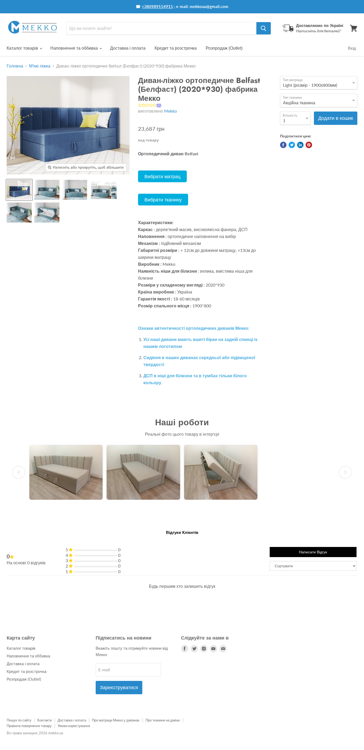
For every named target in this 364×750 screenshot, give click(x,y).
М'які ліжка (39, 66)
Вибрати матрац (162, 176)
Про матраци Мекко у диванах (116, 720)
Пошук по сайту (19, 720)
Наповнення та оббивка (74, 48)
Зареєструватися (119, 687)
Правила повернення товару (29, 726)
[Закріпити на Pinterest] (309, 145)
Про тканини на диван (162, 720)
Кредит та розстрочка (176, 48)
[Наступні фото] (345, 472)
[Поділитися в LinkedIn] (300, 145)
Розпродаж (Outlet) (224, 48)
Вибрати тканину (163, 200)
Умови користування (74, 726)
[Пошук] (263, 28)
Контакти (44, 720)
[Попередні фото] (18, 472)
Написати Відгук (313, 552)
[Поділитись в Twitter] (292, 145)
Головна (15, 66)
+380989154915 (157, 6)
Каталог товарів (23, 48)
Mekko (170, 110)
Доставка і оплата (127, 48)
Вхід (352, 48)
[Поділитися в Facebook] (283, 145)
